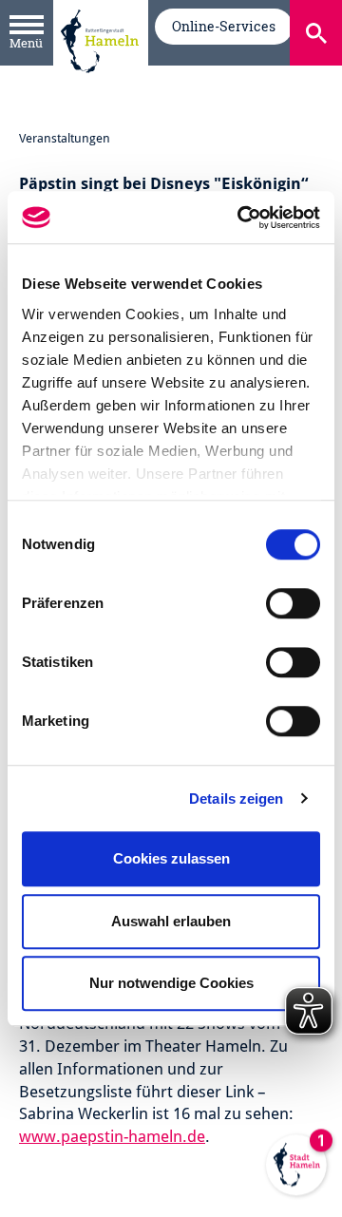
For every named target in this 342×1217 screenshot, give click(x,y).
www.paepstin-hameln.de (112, 1136)
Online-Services (224, 26)
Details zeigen (236, 798)
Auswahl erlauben (171, 921)
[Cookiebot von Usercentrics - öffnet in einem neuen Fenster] (241, 217)
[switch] (293, 603)
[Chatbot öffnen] (296, 1171)
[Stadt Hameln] (99, 86)
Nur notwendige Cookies (171, 983)
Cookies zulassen (171, 858)
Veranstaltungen (64, 138)
